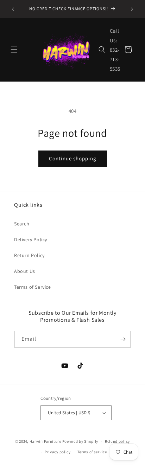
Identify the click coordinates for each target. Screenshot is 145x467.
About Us (24, 271)
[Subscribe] (123, 339)
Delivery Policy (30, 239)
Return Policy (29, 255)
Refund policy (117, 441)
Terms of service (92, 451)
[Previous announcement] (13, 9)
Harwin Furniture (45, 441)
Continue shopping (72, 158)
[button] (14, 49)
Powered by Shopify (80, 441)
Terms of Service (32, 287)
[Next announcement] (132, 9)
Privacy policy (58, 451)
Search (22, 223)
